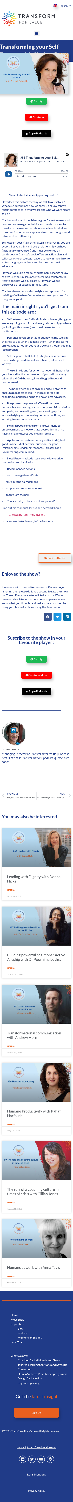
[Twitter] (32, 1459)
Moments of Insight (30, 1337)
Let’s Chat (17, 1342)
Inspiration (17, 1324)
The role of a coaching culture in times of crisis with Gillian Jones (33, 1191)
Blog (20, 1328)
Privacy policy (36, 1490)
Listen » (11, 890)
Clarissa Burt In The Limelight (27, 514)
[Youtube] (41, 1459)
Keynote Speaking (29, 1383)
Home (14, 1315)
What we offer (19, 1355)
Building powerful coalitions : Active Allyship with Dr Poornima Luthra (36, 957)
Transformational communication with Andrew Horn (34, 1035)
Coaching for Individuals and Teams (39, 1360)
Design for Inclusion (30, 1378)
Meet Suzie (17, 1319)
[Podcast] (50, 1459)
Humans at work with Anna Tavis (33, 1267)
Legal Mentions (36, 1474)
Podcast (23, 1333)
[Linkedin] (13, 730)
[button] (37, 33)
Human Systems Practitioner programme (42, 1374)
